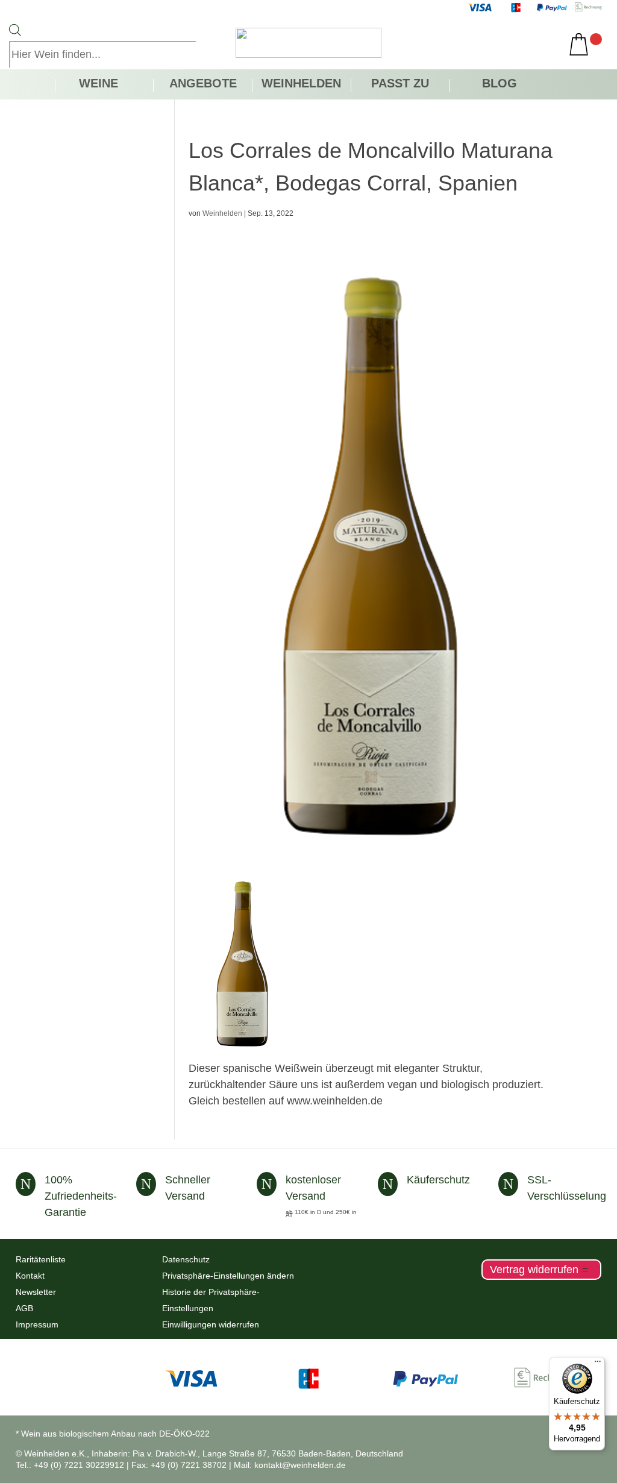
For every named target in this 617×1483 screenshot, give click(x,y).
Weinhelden (301, 84)
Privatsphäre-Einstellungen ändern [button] (228, 1275)
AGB (24, 1308)
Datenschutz (186, 1259)
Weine (98, 84)
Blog (499, 84)
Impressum (37, 1324)
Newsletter (36, 1292)
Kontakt (30, 1275)
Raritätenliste (41, 1259)
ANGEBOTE (203, 84)
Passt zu (400, 84)
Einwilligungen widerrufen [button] (210, 1324)
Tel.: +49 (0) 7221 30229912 (70, 1465)
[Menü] (597, 1364)
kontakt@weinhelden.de (300, 1465)
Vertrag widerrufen (534, 1270)
